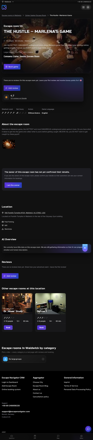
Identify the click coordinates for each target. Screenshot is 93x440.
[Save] (23, 296)
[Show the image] (9, 144)
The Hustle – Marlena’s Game (61, 15)
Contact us (37, 393)
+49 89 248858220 (84, 2)
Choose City (38, 382)
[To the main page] (4, 7)
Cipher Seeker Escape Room (35, 15)
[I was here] (28, 296)
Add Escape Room (9, 386)
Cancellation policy (41, 397)
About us (36, 389)
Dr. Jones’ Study (13, 311)
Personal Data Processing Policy (77, 389)
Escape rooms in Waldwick (11, 15)
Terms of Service (71, 386)
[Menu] (86, 7)
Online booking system (11, 389)
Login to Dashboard (10, 382)
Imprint (67, 382)
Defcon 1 (42, 311)
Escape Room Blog (40, 386)
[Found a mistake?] (88, 429)
